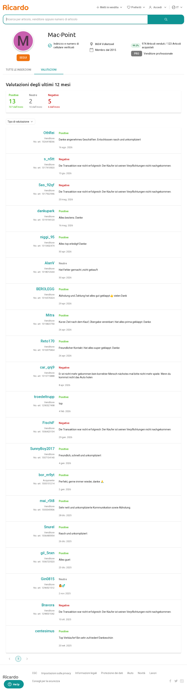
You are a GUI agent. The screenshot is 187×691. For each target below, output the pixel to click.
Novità (141, 673)
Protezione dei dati (112, 673)
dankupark (45, 211)
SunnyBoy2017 (42, 448)
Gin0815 (47, 579)
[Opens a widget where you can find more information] (14, 684)
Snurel (49, 527)
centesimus (44, 631)
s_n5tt (49, 159)
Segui (23, 57)
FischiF (48, 422)
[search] (166, 19)
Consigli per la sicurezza (46, 681)
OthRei (48, 133)
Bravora (48, 605)
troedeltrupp (44, 397)
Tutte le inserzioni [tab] (18, 69)
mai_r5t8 (47, 501)
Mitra (50, 315)
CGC (34, 673)
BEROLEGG (45, 289)
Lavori (153, 673)
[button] (110, 7)
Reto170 (47, 341)
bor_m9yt (46, 475)
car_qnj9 (47, 367)
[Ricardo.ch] (15, 7)
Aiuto (130, 673)
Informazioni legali (86, 673)
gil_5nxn (47, 553)
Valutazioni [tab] (49, 69)
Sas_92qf (46, 185)
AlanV (49, 263)
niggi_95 (47, 237)
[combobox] (75, 19)
